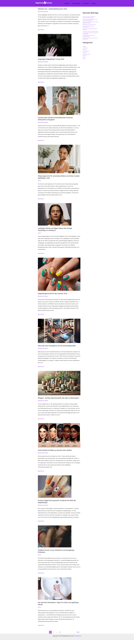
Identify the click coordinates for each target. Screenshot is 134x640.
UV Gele (84, 58)
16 (60, 632)
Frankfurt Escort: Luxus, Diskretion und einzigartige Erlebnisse (89, 36)
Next (79, 632)
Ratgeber (67, 3)
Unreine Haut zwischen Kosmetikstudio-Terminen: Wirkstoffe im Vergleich (89, 17)
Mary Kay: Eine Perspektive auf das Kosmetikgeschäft (57, 346)
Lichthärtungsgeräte (86, 51)
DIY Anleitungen (76, 3)
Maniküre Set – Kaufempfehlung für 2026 (52, 9)
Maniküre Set (85, 52)
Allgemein (84, 46)
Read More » (41, 29)
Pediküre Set (85, 55)
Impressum (78, 636)
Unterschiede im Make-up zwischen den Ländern (55, 450)
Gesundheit (86, 3)
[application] (96, 3)
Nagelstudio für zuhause (87, 54)
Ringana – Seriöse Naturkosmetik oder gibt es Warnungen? (58, 398)
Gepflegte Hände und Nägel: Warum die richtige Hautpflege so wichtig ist (90, 22)
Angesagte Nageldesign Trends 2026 (51, 59)
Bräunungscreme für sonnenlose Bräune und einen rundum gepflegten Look (90, 20)
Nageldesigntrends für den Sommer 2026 (52, 293)
